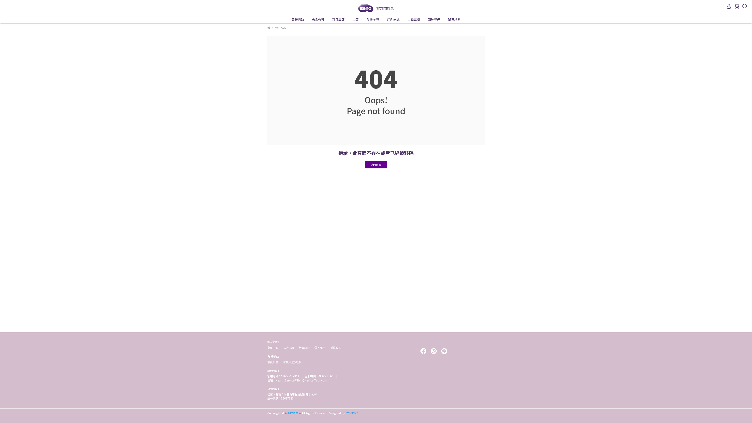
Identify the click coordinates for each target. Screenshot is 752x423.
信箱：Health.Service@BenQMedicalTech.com (297, 380)
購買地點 (454, 19)
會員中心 (272, 348)
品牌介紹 (288, 348)
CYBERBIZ (351, 413)
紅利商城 (393, 19)
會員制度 (272, 362)
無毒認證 (304, 348)
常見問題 (319, 348)
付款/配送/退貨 (292, 362)
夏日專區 (338, 19)
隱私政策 (335, 348)
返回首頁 (376, 165)
